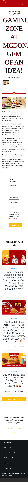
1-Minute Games (10, 147)
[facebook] (4, 428)
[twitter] (8, 428)
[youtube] (19, 428)
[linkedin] (23, 428)
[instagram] (12, 428)
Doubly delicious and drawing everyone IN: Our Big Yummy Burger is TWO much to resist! (14, 380)
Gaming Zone (17, 134)
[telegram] (14, 432)
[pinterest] (16, 428)
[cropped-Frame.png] (4, 1)
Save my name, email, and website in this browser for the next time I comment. (14, 216)
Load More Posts (14, 399)
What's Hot (14, 268)
